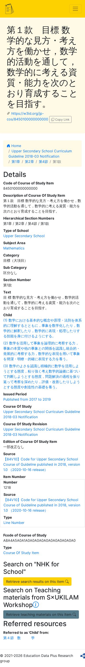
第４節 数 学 (19, 638)
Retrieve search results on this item (35, 581)
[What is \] (36, 605)
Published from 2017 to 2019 (27, 399)
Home (15, 146)
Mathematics (13, 248)
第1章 (16, 161)
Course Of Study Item (21, 553)
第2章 (29, 161)
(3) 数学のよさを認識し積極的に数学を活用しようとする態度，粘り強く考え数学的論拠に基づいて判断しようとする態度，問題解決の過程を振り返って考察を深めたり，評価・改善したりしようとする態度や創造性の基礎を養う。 (41, 376)
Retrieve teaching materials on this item (39, 614)
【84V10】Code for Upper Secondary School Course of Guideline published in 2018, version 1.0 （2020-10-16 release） (41, 464)
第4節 (43, 161)
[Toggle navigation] (75, 8)
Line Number (13, 522)
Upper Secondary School (24, 236)
